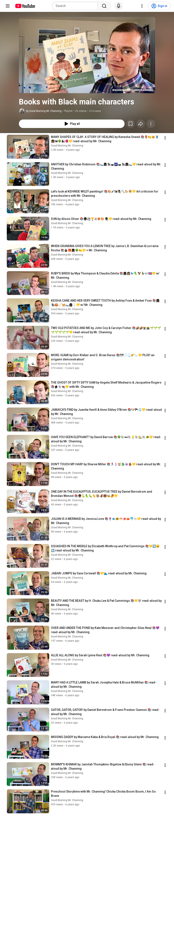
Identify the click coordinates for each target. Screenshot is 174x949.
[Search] (104, 6)
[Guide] (7, 5)
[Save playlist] (130, 124)
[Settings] (142, 5)
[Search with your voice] (118, 6)
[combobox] (76, 5)
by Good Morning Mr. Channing (44, 111)
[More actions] (151, 124)
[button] (87, 55)
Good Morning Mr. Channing (67, 145)
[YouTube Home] (25, 6)
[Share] (140, 124)
